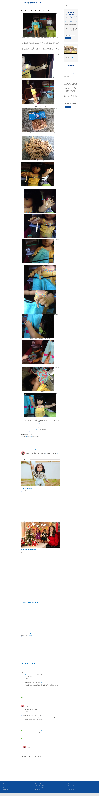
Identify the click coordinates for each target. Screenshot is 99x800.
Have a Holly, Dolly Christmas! (28, 549)
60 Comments (30, 635)
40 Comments (31, 521)
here (46, 453)
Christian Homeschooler (29, 674)
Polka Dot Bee (27, 730)
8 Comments (31, 444)
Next (58, 5)
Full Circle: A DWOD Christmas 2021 (29, 663)
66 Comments (31, 551)
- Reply (44, 674)
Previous (54, 5)
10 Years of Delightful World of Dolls (29, 602)
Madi (34, 450)
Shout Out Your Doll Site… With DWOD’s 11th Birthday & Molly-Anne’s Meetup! (40, 518)
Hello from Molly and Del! (27, 488)
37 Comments (31, 490)
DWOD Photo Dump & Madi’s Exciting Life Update (33, 633)
